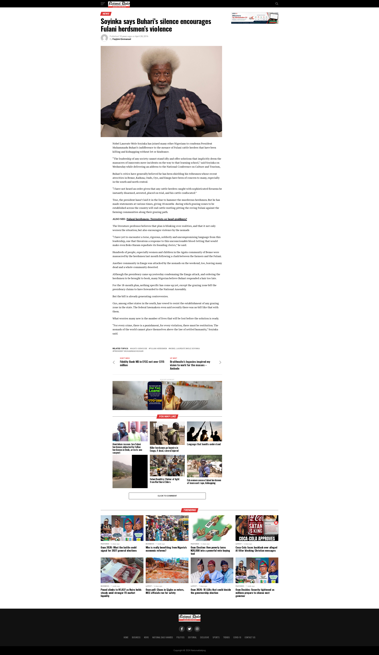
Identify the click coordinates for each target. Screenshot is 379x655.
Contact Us (250, 637)
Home (126, 637)
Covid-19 (237, 637)
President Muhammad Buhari (128, 351)
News (146, 637)
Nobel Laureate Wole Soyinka (185, 349)
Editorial (192, 637)
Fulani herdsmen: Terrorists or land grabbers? (157, 219)
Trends (226, 637)
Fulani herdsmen (158, 349)
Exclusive (204, 637)
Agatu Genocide (139, 349)
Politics (180, 637)
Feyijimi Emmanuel (122, 39)
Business (136, 637)
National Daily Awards (162, 637)
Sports (216, 637)
